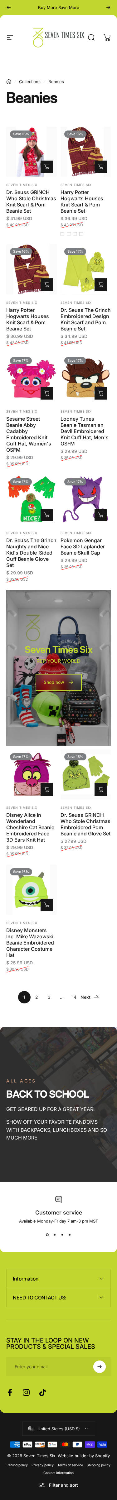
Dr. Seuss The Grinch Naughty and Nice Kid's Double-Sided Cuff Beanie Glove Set (31, 552)
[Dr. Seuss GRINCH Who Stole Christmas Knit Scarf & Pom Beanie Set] (31, 152)
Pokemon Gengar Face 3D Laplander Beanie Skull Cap (83, 546)
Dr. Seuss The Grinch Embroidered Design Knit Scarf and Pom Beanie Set (86, 319)
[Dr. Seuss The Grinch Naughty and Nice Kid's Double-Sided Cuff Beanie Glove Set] (31, 500)
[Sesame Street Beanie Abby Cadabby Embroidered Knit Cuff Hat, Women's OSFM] (31, 378)
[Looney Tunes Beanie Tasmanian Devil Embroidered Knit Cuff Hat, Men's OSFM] (86, 378)
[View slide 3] (62, 1234)
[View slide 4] (70, 1234)
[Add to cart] (47, 167)
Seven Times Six (21, 185)
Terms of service (70, 1465)
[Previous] (9, 7)
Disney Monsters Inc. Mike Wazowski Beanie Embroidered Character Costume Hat (30, 942)
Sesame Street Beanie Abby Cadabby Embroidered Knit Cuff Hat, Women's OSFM (28, 434)
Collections (30, 81)
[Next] (108, 7)
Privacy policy (43, 1465)
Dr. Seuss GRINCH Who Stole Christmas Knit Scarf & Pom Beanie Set (31, 201)
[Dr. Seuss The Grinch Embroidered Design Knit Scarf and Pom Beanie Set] (86, 269)
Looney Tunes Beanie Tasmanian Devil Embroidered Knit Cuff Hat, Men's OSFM (85, 431)
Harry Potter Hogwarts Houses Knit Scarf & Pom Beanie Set (82, 201)
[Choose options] (101, 167)
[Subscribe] (99, 1367)
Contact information (58, 1473)
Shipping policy (98, 1465)
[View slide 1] (47, 1234)
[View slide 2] (55, 1234)
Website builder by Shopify (84, 1455)
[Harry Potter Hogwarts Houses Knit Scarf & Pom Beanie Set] (86, 152)
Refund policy (17, 1465)
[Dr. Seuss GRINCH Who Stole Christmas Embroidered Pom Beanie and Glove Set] (86, 775)
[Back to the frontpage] (8, 81)
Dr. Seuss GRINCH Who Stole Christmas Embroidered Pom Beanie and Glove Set (85, 824)
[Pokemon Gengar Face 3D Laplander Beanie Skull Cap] (86, 500)
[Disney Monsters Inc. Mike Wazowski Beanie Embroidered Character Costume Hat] (31, 890)
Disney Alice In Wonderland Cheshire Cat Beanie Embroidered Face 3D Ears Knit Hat (30, 827)
